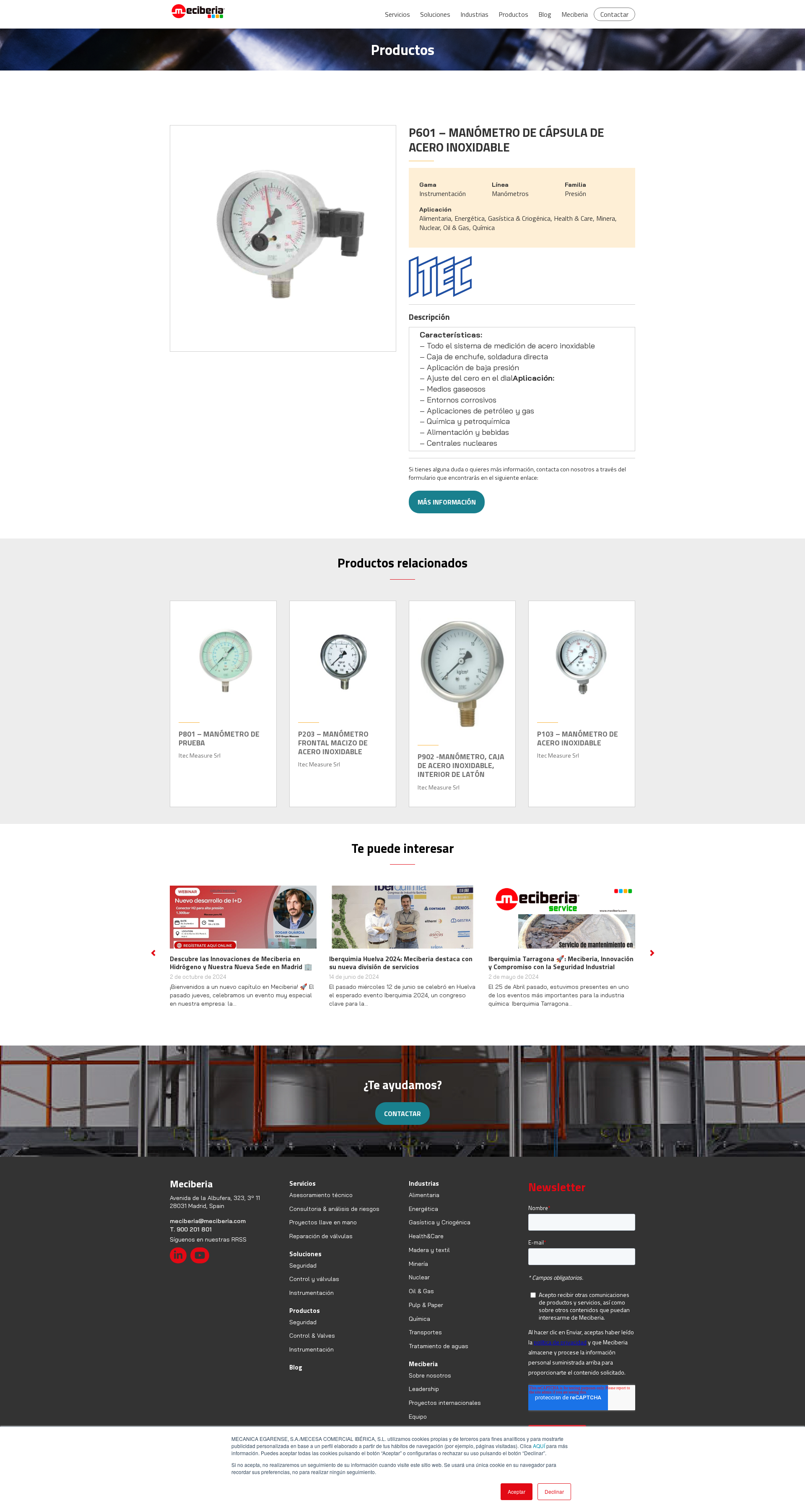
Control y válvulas (314, 1287)
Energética (423, 1217)
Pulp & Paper (426, 1313)
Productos (513, 14)
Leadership (424, 1397)
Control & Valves (312, 1344)
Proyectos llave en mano (323, 1230)
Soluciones (435, 14)
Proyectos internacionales (445, 1410)
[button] (153, 957)
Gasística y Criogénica (439, 1230)
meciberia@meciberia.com (208, 1229)
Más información (447, 502)
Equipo (418, 1424)
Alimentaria (424, 1203)
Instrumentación (311, 1300)
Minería (418, 1272)
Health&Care (426, 1244)
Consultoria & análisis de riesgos (334, 1217)
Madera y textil (429, 1258)
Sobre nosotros (430, 1383)
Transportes (425, 1340)
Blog (544, 14)
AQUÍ (539, 1445)
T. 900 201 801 (191, 1237)
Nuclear (419, 1285)
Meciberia (574, 14)
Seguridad (303, 1273)
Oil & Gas (421, 1299)
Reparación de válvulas (321, 1244)
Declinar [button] (554, 1491)
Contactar (614, 14)
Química (419, 1327)
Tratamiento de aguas (438, 1354)
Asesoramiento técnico (321, 1203)
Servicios (397, 14)
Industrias (474, 14)
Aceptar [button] (516, 1491)
